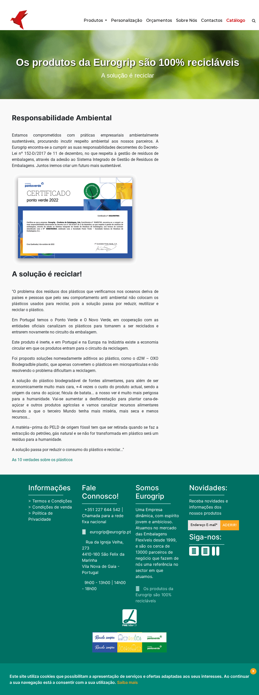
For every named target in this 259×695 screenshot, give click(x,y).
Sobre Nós (186, 20)
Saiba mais (127, 682)
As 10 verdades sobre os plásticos (42, 459)
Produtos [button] (94, 20)
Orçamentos (159, 20)
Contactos (211, 20)
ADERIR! (229, 525)
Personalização (126, 20)
